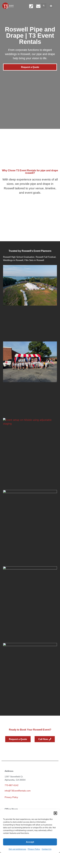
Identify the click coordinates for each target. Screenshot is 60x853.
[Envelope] (38, 6)
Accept (30, 841)
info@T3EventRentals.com (18, 790)
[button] (55, 813)
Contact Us (46, 849)
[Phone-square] (31, 6)
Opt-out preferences (17, 849)
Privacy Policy (34, 849)
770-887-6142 (11, 785)
